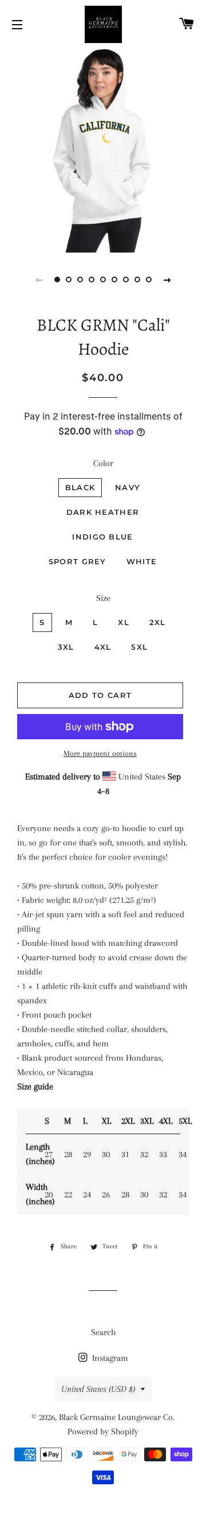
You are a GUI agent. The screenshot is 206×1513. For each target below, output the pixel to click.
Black (80, 487)
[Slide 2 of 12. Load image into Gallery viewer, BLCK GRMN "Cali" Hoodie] (68, 279)
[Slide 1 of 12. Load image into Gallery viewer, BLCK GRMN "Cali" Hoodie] (57, 279)
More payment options (100, 753)
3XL (66, 646)
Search (103, 1332)
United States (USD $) (98, 1389)
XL (123, 622)
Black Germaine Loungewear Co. (117, 1417)
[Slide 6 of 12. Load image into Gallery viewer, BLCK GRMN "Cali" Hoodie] (114, 279)
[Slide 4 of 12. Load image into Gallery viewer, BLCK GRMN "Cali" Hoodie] (91, 279)
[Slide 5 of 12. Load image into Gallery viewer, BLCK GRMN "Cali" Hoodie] (103, 279)
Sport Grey (77, 561)
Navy (127, 487)
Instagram (109, 1358)
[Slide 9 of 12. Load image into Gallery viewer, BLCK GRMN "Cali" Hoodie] (148, 279)
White (141, 561)
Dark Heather (103, 512)
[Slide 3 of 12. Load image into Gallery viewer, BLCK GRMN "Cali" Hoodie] (80, 279)
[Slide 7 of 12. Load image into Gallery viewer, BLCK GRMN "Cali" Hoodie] (126, 279)
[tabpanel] (103, 149)
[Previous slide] (39, 279)
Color (103, 463)
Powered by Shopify (103, 1431)
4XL (103, 646)
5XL (139, 646)
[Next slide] (167, 279)
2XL (157, 622)
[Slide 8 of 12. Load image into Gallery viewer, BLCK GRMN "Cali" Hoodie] (137, 279)
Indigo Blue (102, 536)
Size (103, 598)
